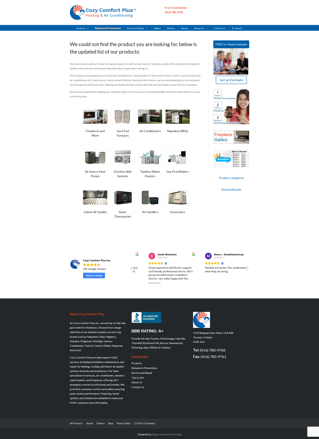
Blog (110, 423)
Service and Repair (141, 372)
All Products (76, 423)
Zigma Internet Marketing (167, 434)
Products (81, 28)
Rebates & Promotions (108, 28)
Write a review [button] (94, 275)
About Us (199, 28)
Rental (184, 28)
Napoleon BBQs (177, 131)
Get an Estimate (231, 80)
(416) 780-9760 (174, 12)
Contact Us (219, 28)
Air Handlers (150, 212)
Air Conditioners (150, 131)
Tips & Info (137, 377)
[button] (247, 269)
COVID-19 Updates (144, 423)
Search (238, 28)
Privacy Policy (124, 423)
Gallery (157, 28)
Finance (171, 28)
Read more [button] (144, 282)
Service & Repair (135, 28)
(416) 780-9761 (213, 356)
